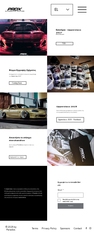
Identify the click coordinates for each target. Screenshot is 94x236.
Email (61, 190)
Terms (35, 228)
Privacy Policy (49, 228)
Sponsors (65, 228)
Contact (78, 228)
